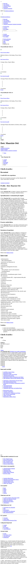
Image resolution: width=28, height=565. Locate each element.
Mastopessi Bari (6, 469)
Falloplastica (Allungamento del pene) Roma (12, 380)
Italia (4, 41)
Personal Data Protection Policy (10, 520)
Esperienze (5, 7)
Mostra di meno (10, 252)
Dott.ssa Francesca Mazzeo (5, 52)
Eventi (4, 526)
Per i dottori (5, 527)
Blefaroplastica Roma (8, 390)
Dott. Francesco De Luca (5, 59)
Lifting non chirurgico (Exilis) (9, 499)
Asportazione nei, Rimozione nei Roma (11, 393)
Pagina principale (7, 39)
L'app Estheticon (6, 528)
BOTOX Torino (6, 473)
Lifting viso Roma (7, 395)
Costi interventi (6, 536)
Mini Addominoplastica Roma (9, 381)
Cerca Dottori (6, 4)
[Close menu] (1, 1)
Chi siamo (5, 517)
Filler (4, 508)
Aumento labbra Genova (8, 482)
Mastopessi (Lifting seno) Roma (10, 374)
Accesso (5, 27)
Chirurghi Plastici (7, 6)
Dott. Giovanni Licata (8, 461)
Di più (2, 89)
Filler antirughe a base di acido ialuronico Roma (13, 378)
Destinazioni (6, 537)
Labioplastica (6, 502)
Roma (4, 42)
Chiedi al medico (4, 149)
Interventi (5, 3)
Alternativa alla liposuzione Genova (11, 479)
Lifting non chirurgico (8, 500)
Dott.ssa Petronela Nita (8, 460)
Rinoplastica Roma (7, 373)
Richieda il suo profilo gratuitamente (18, 351)
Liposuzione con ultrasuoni (9, 511)
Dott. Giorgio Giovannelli (5, 121)
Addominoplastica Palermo (9, 468)
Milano (4, 489)
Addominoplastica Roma (8, 375)
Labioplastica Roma (7, 386)
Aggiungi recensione (7, 8)
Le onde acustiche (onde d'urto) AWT (11, 497)
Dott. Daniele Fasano (7, 458)
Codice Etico (6, 519)
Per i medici (5, 29)
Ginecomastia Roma (7, 385)
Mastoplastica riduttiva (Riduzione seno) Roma (13, 377)
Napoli (4, 490)
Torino (4, 491)
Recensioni (5, 162)
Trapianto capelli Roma (8, 391)
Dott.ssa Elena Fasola (8, 462)
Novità (4, 533)
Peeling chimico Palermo (8, 472)
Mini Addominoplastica (8, 512)
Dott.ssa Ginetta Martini (8, 463)
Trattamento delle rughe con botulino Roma (12, 388)
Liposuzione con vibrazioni (9, 507)
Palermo (5, 493)
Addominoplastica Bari (8, 480)
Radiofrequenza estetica (8, 501)
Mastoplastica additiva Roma (9, 396)
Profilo (4, 161)
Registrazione (6, 26)
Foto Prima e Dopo (7, 534)
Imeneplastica (6, 510)
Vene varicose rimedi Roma (9, 394)
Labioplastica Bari (7, 471)
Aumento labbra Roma (8, 478)
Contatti (5, 525)
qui (11, 546)
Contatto (5, 159)
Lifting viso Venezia (7, 483)
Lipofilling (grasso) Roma (8, 372)
